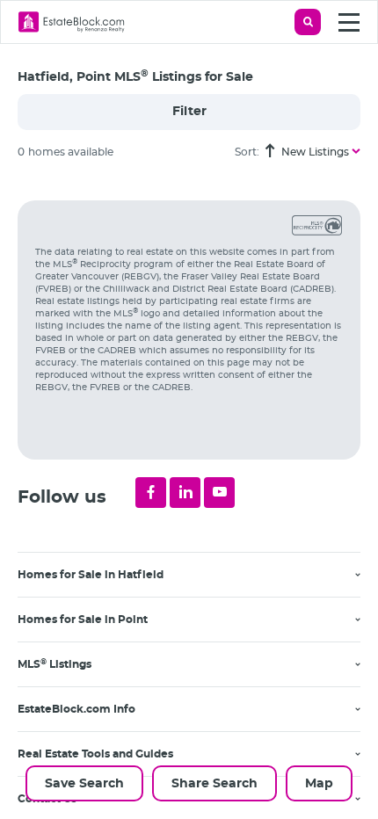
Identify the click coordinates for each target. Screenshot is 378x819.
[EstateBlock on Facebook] (150, 492)
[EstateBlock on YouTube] (219, 492)
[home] (71, 22)
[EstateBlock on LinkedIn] (185, 492)
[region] (198, 496)
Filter (189, 111)
